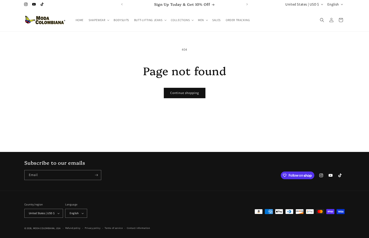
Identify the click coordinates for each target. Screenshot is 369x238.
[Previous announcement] (122, 4)
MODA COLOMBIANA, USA (47, 228)
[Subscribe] (96, 175)
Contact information (138, 227)
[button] (98, 20)
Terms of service (114, 227)
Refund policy (73, 227)
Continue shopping (184, 93)
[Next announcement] (247, 4)
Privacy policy (93, 227)
